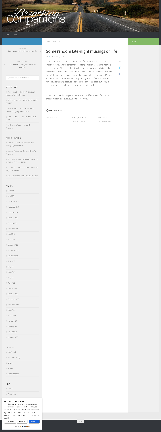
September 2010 (13, 304)
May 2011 (11, 277)
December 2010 (13, 299)
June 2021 (11, 191)
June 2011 (11, 272)
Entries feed (12, 394)
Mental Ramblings (14, 357)
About (16, 35)
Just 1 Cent (12, 352)
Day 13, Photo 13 (79, 117)
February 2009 (13, 332)
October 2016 (13, 212)
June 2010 (11, 310)
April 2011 (11, 283)
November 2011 (13, 250)
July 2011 (11, 267)
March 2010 (12, 315)
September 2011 (13, 256)
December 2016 (13, 201)
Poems (10, 368)
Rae (49, 57)
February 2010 (13, 321)
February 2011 (13, 288)
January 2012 (13, 245)
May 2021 (11, 196)
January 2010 (13, 326)
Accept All (34, 422)
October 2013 (13, 223)
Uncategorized (53, 41)
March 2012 (12, 239)
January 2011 (13, 294)
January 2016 (13, 218)
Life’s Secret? (103, 117)
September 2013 (13, 229)
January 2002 (13, 337)
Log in (10, 389)
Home (8, 35)
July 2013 (11, 234)
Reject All (22, 422)
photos (10, 363)
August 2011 (12, 261)
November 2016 (13, 207)
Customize (10, 422)
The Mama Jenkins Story (29, 176)
